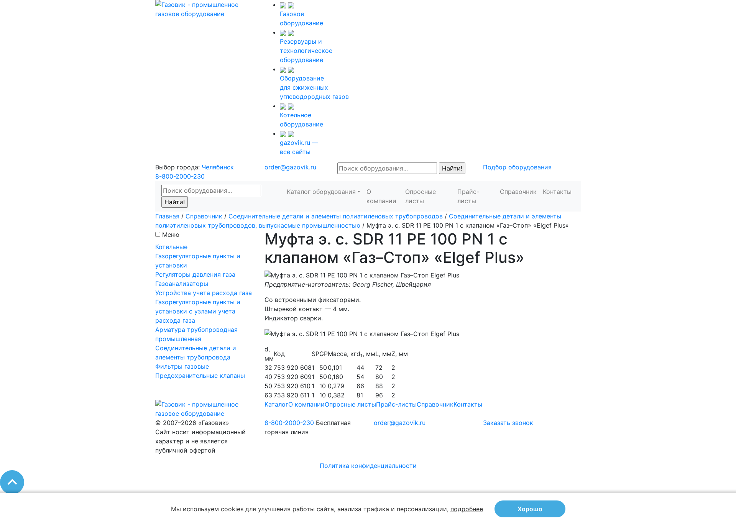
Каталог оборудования (321, 191)
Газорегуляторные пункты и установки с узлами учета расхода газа (197, 311)
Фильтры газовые (182, 366)
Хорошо (530, 509)
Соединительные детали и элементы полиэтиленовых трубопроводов (335, 216)
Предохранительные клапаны (200, 375)
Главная (167, 216)
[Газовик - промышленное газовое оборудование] (204, 8)
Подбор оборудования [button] (517, 167)
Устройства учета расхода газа (203, 293)
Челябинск (218, 167)
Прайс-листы (468, 196)
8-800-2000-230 (180, 176)
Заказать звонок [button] (508, 423)
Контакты (557, 191)
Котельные (171, 247)
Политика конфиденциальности (368, 465)
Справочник (518, 191)
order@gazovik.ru (290, 167)
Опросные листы (420, 196)
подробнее (466, 509)
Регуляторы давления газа (195, 274)
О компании (381, 196)
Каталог (276, 404)
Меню (170, 234)
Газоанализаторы (181, 283)
